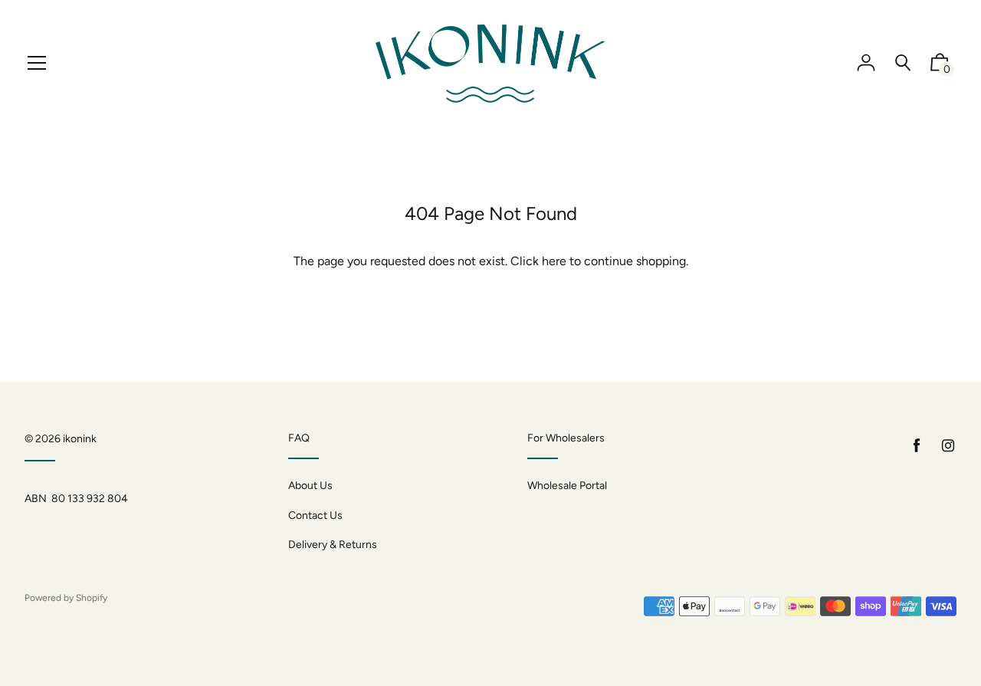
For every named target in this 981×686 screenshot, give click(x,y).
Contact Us (315, 515)
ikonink (80, 438)
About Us (310, 485)
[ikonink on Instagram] (948, 446)
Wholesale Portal (567, 485)
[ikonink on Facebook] (916, 446)
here (554, 261)
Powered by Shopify (66, 597)
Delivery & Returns (332, 544)
